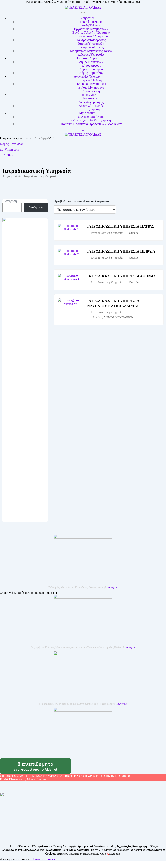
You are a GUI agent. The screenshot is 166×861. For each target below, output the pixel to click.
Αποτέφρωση (91, 91)
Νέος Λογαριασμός (91, 102)
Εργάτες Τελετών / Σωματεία (91, 32)
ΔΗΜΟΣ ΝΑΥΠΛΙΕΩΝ (118, 317)
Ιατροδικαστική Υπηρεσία (91, 36)
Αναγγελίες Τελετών (87, 76)
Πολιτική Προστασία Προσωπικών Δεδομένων (91, 124)
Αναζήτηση (9, 201)
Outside (134, 232)
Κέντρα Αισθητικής (91, 47)
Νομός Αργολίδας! (12, 144)
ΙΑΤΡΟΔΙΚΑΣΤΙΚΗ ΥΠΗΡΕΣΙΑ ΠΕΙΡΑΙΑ (121, 251)
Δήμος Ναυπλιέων (91, 62)
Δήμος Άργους (91, 65)
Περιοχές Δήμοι (87, 58)
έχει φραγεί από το (42, 767)
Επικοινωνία (91, 98)
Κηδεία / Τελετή (91, 80)
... (112, 587)
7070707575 (8, 155)
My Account (87, 113)
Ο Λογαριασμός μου (91, 116)
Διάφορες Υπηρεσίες (91, 54)
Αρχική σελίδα (12, 176)
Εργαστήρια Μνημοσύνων (91, 29)
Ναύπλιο (97, 317)
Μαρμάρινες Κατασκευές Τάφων (91, 51)
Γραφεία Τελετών (91, 21)
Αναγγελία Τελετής (91, 105)
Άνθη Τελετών (91, 25)
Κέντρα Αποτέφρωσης (91, 40)
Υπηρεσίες (87, 18)
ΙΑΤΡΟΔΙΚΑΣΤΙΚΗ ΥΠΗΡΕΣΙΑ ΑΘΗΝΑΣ (121, 276)
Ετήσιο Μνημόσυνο (91, 87)
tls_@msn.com (9, 149)
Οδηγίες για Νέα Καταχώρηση (91, 120)
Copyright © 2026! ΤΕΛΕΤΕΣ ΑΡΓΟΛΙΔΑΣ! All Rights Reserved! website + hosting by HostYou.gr (65, 775)
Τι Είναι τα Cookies (42, 859)
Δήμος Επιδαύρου (91, 69)
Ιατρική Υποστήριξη (91, 43)
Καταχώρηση (91, 109)
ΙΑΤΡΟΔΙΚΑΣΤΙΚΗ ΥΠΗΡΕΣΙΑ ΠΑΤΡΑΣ (120, 226)
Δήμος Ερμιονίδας (91, 73)
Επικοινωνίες (87, 94)
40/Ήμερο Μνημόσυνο (91, 83)
